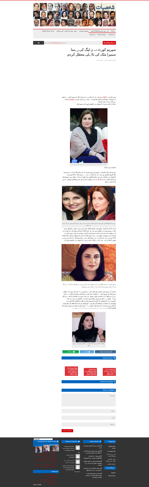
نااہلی (99, 179)
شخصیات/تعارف (111, 464)
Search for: (56, 439)
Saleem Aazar (111, 475)
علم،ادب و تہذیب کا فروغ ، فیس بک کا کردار (48, 43)
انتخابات (104, 97)
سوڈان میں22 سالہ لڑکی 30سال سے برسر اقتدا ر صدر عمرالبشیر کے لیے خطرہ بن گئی (72, 371)
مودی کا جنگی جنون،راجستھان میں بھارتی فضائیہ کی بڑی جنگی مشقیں (90, 372)
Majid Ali (113, 473)
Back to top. (36, 484)
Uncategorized (111, 451)
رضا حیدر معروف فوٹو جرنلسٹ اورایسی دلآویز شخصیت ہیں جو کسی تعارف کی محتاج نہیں (93, 475)
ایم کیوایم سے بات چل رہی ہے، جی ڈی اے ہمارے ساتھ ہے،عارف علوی (109, 372)
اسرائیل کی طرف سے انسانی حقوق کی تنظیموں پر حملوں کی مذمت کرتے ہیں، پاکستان (92, 463)
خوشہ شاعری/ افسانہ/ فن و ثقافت (47, 481)
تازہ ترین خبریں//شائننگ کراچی (69, 43)
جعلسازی (71, 99)
